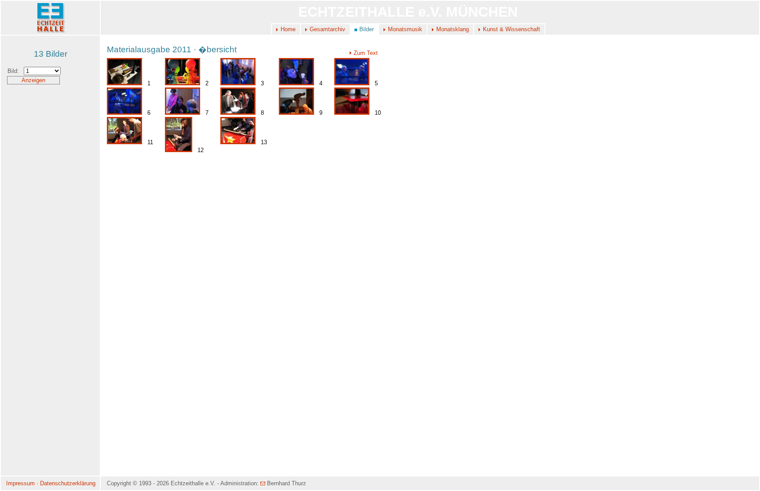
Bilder (366, 29)
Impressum (20, 483)
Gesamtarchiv (327, 29)
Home (288, 29)
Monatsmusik (405, 29)
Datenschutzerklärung (67, 483)
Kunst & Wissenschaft (511, 29)
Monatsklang (452, 29)
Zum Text (366, 53)
